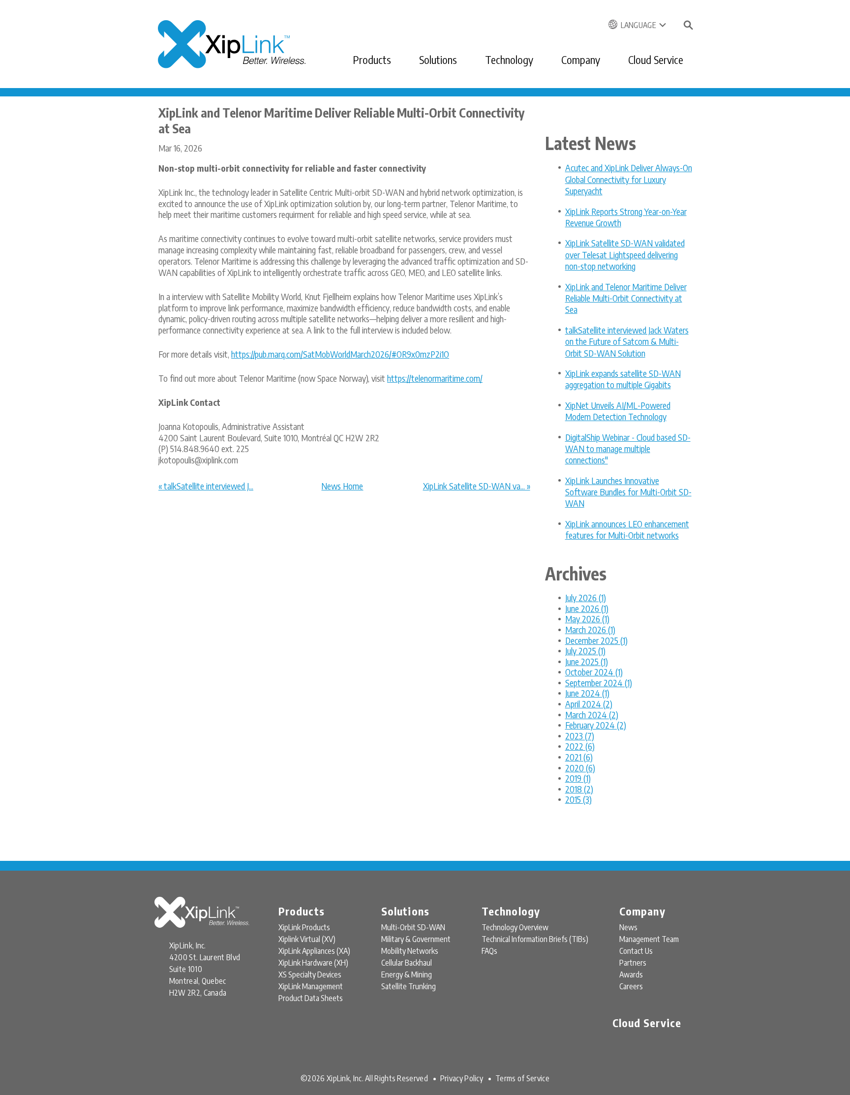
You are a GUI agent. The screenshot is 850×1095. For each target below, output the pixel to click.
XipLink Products (304, 927)
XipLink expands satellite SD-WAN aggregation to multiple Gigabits (623, 378)
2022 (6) (580, 746)
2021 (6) (579, 756)
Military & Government (416, 939)
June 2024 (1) (587, 693)
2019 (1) (578, 778)
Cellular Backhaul (406, 963)
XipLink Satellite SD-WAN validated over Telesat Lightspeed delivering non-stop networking (625, 254)
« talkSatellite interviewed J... (205, 485)
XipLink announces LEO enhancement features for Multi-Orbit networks (627, 529)
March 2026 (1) (590, 629)
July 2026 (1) (585, 597)
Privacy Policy (461, 1078)
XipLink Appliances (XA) (314, 951)
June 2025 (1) (586, 661)
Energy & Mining (406, 974)
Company (580, 59)
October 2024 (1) (594, 671)
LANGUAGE (638, 25)
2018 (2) (579, 788)
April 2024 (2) (588, 703)
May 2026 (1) (587, 618)
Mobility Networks (409, 951)
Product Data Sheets (310, 998)
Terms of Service (522, 1078)
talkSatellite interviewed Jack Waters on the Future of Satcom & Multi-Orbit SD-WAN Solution (627, 341)
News (628, 927)
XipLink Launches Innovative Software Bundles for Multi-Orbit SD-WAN (628, 492)
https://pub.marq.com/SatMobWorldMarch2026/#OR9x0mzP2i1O (340, 354)
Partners (632, 963)
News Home (342, 485)
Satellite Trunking (408, 986)
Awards (631, 974)
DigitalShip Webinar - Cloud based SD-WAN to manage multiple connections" (628, 448)
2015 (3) (578, 799)
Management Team (649, 939)
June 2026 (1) (586, 608)
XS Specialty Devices (309, 974)
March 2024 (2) (591, 714)
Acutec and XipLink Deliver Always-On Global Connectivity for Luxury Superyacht (628, 179)
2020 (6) (580, 767)
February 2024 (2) (595, 724)
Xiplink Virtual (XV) (306, 939)
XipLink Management (310, 986)
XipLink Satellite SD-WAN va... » (476, 485)
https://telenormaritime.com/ (435, 378)
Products (372, 59)
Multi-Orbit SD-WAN (413, 927)
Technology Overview (515, 927)
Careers (631, 986)
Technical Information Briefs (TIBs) (535, 939)
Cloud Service (655, 59)
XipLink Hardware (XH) (313, 963)
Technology (509, 59)
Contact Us (636, 951)
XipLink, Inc (344, 1078)
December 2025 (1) (596, 640)
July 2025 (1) (585, 650)
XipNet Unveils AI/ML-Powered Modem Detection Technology (617, 410)
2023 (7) (579, 735)
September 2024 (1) (598, 682)
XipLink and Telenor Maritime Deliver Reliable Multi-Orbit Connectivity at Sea (626, 298)
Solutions (438, 59)
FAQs (489, 951)
